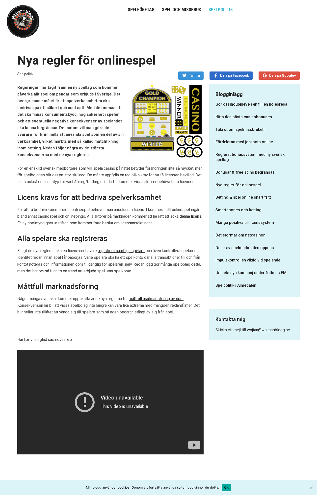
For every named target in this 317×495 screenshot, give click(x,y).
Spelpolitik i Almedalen (235, 285)
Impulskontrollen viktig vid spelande (247, 260)
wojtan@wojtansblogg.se (268, 330)
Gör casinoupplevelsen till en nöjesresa (251, 104)
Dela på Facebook (234, 75)
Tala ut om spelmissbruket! (239, 129)
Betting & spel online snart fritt (243, 197)
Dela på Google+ (282, 75)
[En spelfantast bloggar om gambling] (23, 20)
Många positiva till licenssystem (244, 222)
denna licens (190, 216)
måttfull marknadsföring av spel (156, 298)
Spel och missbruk (181, 9)
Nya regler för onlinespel (238, 185)
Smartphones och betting (238, 210)
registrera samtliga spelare (121, 250)
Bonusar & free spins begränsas (245, 172)
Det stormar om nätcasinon (240, 235)
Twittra (194, 75)
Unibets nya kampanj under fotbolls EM (251, 272)
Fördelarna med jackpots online (244, 142)
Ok (226, 487)
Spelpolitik (221, 9)
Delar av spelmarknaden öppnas (244, 247)
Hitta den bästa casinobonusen (243, 117)
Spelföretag (141, 9)
